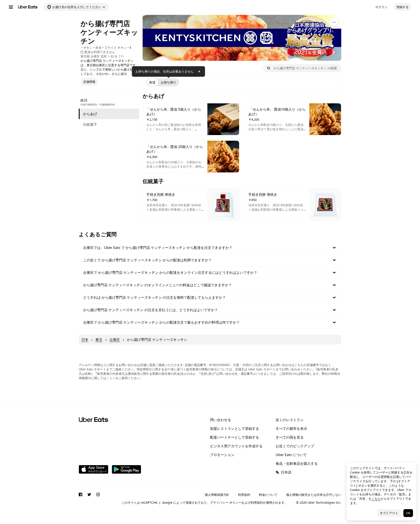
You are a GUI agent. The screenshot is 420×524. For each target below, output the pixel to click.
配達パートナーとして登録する (234, 437)
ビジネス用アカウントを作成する (236, 446)
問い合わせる (220, 419)
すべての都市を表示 (291, 428)
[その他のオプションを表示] (334, 22)
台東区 (114, 339)
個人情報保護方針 (217, 495)
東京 (98, 339)
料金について (268, 495)
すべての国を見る (290, 437)
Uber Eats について (291, 454)
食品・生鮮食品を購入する (297, 463)
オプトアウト (389, 513)
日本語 (286, 472)
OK (408, 513)
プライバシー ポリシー (226, 502)
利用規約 (244, 495)
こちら (111, 378)
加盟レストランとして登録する (234, 428)
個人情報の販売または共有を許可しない (313, 495)
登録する (402, 7)
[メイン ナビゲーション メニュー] (11, 7)
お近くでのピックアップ (295, 446)
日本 (84, 339)
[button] (210, 247)
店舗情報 (89, 82)
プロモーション (222, 454)
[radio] (152, 82)
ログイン (381, 7)
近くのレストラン (290, 419)
